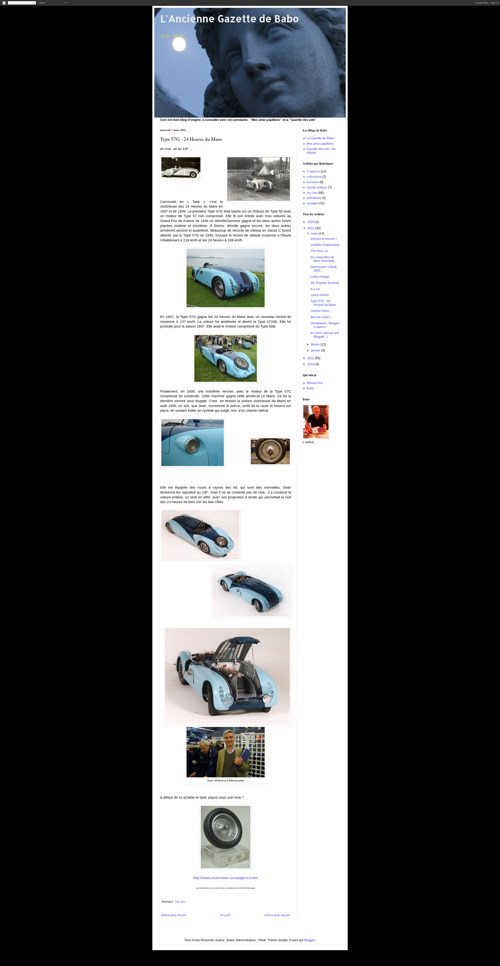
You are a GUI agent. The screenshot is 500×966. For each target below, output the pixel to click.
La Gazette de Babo (320, 138)
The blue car (319, 251)
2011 (311, 358)
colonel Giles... (321, 310)
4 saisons (313, 171)
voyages (312, 203)
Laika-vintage (320, 276)
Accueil (225, 915)
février (316, 344)
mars (315, 233)
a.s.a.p (315, 289)
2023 (311, 222)
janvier (316, 350)
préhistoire (314, 198)
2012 (311, 228)
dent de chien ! (321, 317)
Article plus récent (173, 915)
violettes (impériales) (325, 244)
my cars (180, 901)
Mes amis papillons (320, 143)
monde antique (317, 187)
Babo (310, 388)
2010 (311, 364)
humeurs (313, 182)
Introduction (315, 383)
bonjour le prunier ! (324, 238)
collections (314, 176)
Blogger (309, 940)
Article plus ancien (277, 915)
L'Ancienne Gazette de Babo (229, 18)
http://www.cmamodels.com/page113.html (225, 878)
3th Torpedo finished (325, 283)
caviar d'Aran (320, 295)
